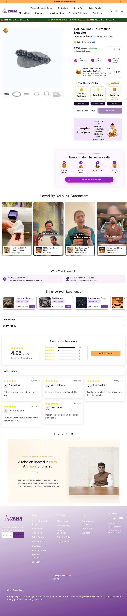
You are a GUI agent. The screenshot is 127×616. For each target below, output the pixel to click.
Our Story (36, 561)
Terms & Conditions (62, 531)
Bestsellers (37, 528)
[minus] (109, 49)
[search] (111, 10)
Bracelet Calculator (37, 556)
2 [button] (58, 434)
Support (86, 532)
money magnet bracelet (18, 596)
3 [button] (62, 434)
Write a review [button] (105, 353)
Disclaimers (62, 521)
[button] (75, 42)
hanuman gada (80, 596)
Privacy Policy (63, 525)
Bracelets (36, 546)
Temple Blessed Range (39, 522)
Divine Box (37, 532)
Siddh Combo (38, 537)
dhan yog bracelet (15, 599)
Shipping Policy (64, 537)
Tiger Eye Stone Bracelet (43, 596)
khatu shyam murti (96, 596)
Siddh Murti (37, 541)
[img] (10, 381)
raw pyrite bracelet (115, 596)
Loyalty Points (63, 541)
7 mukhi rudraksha (63, 596)
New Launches (39, 550)
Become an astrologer (87, 522)
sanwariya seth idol (34, 599)
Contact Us (87, 528)
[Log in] (116, 11)
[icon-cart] (122, 10)
